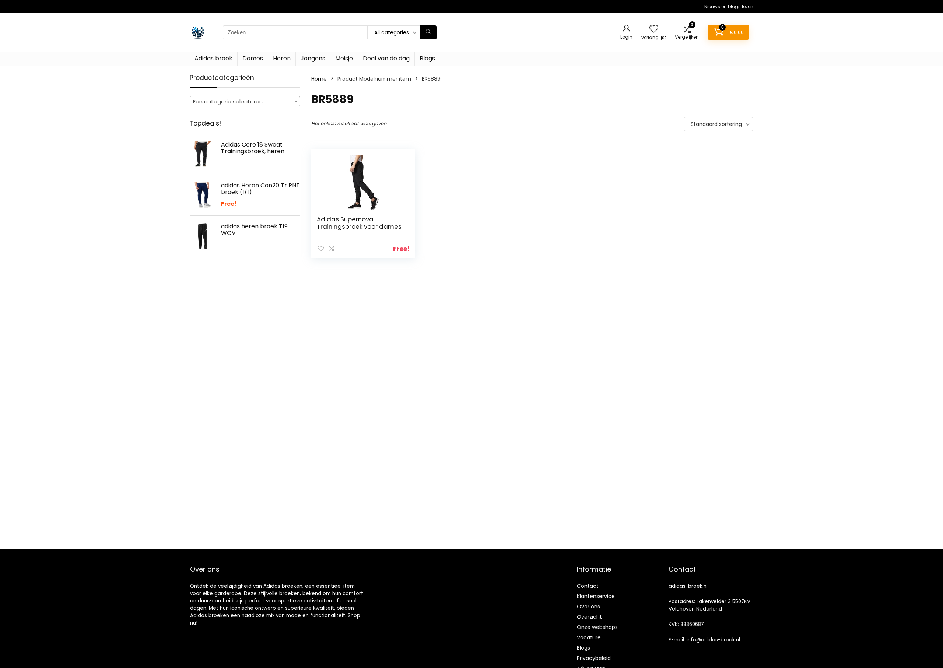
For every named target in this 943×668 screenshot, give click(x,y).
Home (319, 78)
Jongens (313, 58)
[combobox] (245, 101)
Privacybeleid (594, 658)
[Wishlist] (653, 29)
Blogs (427, 58)
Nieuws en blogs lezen (728, 6)
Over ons (588, 606)
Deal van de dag (386, 58)
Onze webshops (597, 627)
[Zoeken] (428, 32)
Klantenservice (596, 596)
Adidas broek (213, 58)
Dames (252, 58)
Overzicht (589, 616)
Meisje (344, 58)
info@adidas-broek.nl (713, 639)
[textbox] (245, 101)
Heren (282, 58)
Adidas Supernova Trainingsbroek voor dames (359, 223)
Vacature (589, 637)
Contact (588, 586)
